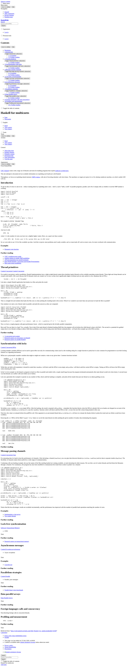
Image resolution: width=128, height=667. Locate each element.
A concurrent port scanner (12, 336)
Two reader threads (10, 516)
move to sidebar (5, 7)
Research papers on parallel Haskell (15, 339)
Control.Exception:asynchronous (10, 549)
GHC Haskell (5, 170)
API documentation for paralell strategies (16, 260)
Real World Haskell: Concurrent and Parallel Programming (21, 261)
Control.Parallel (5, 576)
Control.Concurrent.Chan (8, 455)
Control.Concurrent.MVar (8, 347)
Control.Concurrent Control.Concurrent (12, 271)
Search (3, 25)
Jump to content (5, 1)
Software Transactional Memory (10, 528)
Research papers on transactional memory (16, 541)
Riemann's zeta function (11, 249)
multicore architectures (61, 170)
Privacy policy (8, 645)
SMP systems (36, 177)
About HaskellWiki (10, 647)
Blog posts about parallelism (12, 263)
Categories (4, 632)
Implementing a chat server (12, 514)
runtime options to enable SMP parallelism (16, 258)
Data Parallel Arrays (7, 598)
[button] (1, 3)
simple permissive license (27, 642)
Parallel (6, 637)
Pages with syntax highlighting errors (15, 636)
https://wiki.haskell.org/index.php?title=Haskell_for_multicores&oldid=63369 (34, 631)
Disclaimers (7, 649)
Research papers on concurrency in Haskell (17, 338)
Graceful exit (8, 565)
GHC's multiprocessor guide (12, 256)
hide (13, 7)
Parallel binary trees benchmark (13, 590)
